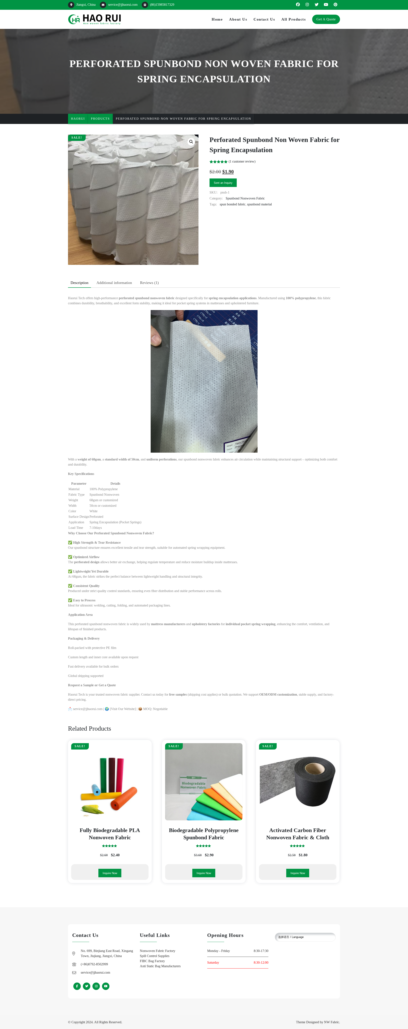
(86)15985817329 (161, 4)
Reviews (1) (149, 283)
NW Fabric (331, 1022)
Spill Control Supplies (154, 956)
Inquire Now (110, 873)
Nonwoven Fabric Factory (157, 951)
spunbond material (259, 204)
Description (79, 283)
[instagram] (307, 5)
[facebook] (298, 5)
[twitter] (316, 5)
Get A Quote (326, 19)
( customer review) (242, 161)
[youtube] (326, 5)
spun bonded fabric (232, 204)
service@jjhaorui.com (122, 4)
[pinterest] (335, 5)
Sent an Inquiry (223, 182)
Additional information (114, 283)
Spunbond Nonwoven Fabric (245, 198)
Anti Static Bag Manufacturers (160, 966)
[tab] (79, 282)
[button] (191, 142)
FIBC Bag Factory (152, 961)
